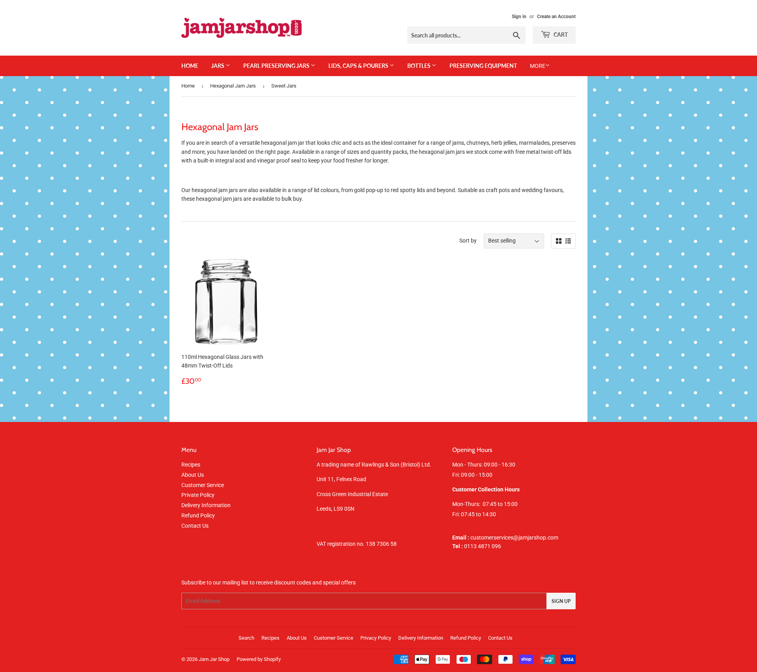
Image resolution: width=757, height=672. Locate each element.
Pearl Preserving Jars (277, 65)
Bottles (419, 65)
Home (189, 65)
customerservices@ (485, 537)
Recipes (190, 464)
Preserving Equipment (483, 65)
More (537, 66)
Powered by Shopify (259, 659)
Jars (218, 65)
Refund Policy (198, 515)
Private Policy (197, 495)
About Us (192, 475)
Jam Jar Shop (214, 659)
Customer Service (202, 485)
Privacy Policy (375, 638)
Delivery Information (206, 505)
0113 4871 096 (476, 546)
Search (246, 638)
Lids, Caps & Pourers (359, 65)
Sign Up (561, 601)
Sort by (468, 240)
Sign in (519, 16)
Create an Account (556, 16)
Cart (560, 34)
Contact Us (195, 526)
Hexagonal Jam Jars (233, 86)
